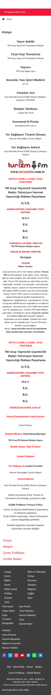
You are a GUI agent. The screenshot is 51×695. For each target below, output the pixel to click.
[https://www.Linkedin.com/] (28, 655)
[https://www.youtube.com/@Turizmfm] (22, 655)
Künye (7, 540)
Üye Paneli (24, 606)
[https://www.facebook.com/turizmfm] (4, 655)
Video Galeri (8, 611)
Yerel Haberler (26, 611)
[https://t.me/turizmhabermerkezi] (40, 655)
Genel (7, 585)
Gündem (32, 585)
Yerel (6, 602)
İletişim (8, 546)
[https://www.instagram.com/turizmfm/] (16, 655)
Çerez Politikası (14, 553)
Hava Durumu (9, 635)
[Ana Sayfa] (3, 19)
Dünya (31, 576)
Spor (30, 598)
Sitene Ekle (19, 667)
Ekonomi (32, 580)
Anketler (6, 630)
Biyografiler (8, 623)
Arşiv (21, 619)
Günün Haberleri (27, 615)
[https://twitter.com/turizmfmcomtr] (10, 655)
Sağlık (31, 593)
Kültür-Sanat (10, 589)
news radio (23, 690)
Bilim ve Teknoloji (36, 572)
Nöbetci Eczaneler (11, 643)
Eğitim (7, 580)
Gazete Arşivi (25, 624)
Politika (8, 593)
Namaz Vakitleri (10, 648)
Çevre (7, 576)
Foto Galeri (7, 606)
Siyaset (8, 598)
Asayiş (7, 572)
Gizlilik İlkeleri (12, 559)
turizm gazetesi (9, 690)
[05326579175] (34, 655)
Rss (9, 667)
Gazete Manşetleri (11, 639)
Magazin (32, 589)
